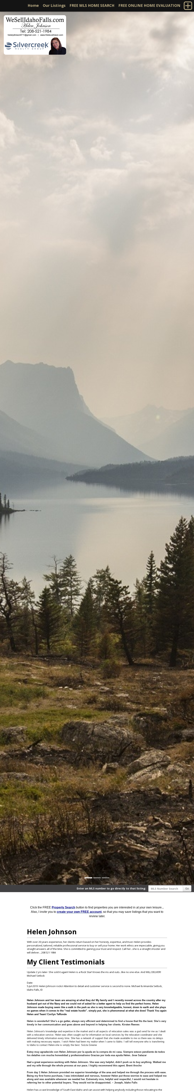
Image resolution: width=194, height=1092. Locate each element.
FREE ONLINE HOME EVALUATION (149, 5)
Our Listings (54, 5)
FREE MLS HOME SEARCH (92, 5)
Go (187, 888)
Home (33, 5)
